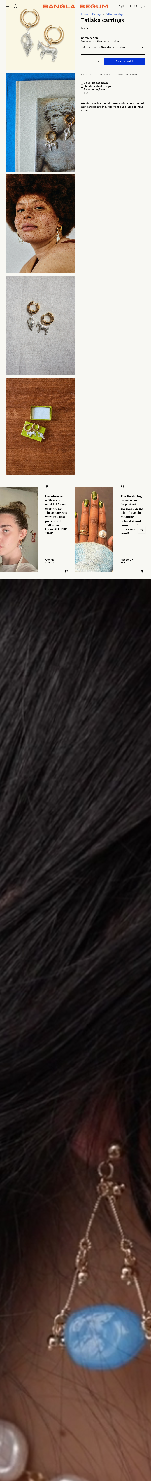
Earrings (96, 14)
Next (141, 529)
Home (84, 14)
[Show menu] (7, 6)
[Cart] (143, 6)
